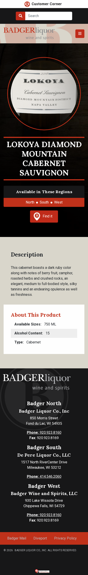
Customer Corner (47, 4)
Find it (47, 216)
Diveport (40, 538)
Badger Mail (16, 538)
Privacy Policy (65, 538)
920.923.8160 (44, 432)
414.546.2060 (44, 476)
